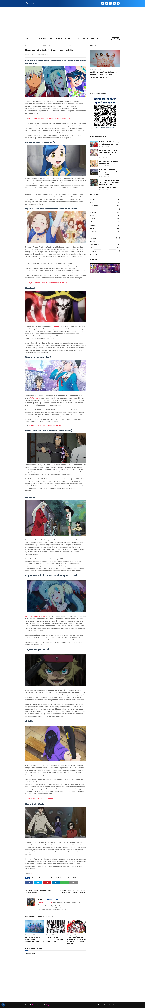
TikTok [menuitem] (67, 39)
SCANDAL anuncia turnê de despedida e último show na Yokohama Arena (34, 939)
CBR (31, 873)
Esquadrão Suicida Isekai (35, 616)
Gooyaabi (49, 1005)
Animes (34, 878)
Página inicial (29, 46)
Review (105, 241)
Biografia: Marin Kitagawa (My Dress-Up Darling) (108, 162)
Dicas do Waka (105, 209)
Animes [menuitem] (34, 39)
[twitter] (106, 3)
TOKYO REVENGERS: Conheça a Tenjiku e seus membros (109, 143)
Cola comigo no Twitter (44, 902)
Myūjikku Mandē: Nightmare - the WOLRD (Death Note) (54, 939)
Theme (34, 1005)
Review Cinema (105, 244)
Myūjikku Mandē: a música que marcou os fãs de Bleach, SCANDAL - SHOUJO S (103, 75)
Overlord (58, 878)
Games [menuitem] (51, 39)
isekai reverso (35, 398)
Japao (105, 228)
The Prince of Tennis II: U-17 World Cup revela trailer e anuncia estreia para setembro (76, 940)
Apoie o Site (116, 1005)
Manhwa (105, 235)
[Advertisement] (72, 21)
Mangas (105, 231)
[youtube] (114, 3)
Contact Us (107, 1005)
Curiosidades (105, 206)
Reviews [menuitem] (42, 39)
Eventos (105, 215)
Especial (41, 878)
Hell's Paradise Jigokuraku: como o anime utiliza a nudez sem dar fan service (109, 152)
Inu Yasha (50, 878)
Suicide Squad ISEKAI (41, 46)
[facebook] (102, 3)
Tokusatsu (105, 251)
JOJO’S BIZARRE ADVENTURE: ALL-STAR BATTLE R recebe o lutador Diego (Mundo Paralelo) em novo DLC (109, 183)
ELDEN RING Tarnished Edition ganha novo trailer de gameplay (108, 172)
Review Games (105, 248)
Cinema (105, 202)
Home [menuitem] (27, 39)
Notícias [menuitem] (59, 39)
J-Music (105, 225)
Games (105, 219)
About (100, 1005)
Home (94, 1005)
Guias (105, 222)
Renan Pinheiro (30, 54)
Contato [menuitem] (84, 39)
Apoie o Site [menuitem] (95, 39)
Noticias (105, 238)
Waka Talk (105, 254)
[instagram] (110, 3)
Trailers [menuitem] (76, 39)
